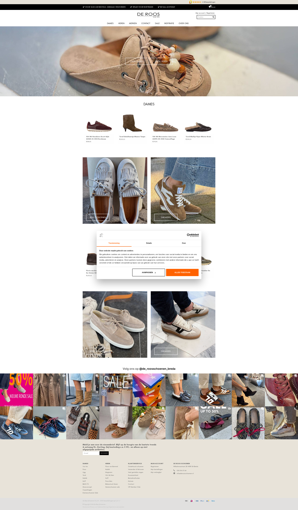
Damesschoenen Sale (90, 493)
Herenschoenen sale (112, 487)
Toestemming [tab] (114, 243)
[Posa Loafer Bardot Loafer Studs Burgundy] (84, 123)
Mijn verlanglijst (156, 472)
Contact (145, 23)
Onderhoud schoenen (135, 466)
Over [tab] (184, 243)
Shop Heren (161, 61)
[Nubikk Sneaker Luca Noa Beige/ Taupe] (203, 257)
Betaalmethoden (134, 478)
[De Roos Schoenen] (149, 15)
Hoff (84, 481)
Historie (130, 481)
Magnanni (108, 472)
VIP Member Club (134, 487)
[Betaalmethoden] (186, 500)
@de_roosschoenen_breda (157, 368)
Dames (110, 23)
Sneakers (166, 217)
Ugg (84, 472)
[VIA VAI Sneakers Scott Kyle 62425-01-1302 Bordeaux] (183, 123)
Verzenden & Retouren (136, 469)
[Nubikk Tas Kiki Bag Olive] (117, 123)
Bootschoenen (98, 217)
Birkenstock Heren (111, 484)
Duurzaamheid (133, 475)
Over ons (184, 23)
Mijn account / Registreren (205, 13)
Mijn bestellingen (157, 469)
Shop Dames (136, 61)
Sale (157, 23)
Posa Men (108, 481)
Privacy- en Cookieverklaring (99, 507)
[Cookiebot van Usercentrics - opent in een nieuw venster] (188, 235)
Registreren (155, 466)
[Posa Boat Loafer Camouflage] (150, 123)
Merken (133, 23)
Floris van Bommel (111, 466)
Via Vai (85, 466)
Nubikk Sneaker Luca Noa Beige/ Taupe (200, 272)
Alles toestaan (182, 272)
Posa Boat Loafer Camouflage (149, 137)
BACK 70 (86, 484)
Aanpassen (147, 272)
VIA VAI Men (109, 475)
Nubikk (85, 478)
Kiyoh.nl (117, 501)
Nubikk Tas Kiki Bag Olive (114, 137)
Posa (84, 469)
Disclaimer (86, 507)
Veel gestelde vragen (135, 472)
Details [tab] (149, 243)
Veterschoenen (98, 351)
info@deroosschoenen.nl (185, 473)
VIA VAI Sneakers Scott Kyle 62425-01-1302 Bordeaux (181, 138)
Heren (121, 23)
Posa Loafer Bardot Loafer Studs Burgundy (82, 138)
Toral (84, 475)
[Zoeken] (213, 17)
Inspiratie (169, 23)
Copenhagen (87, 490)
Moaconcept (87, 487)
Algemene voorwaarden (116, 507)
